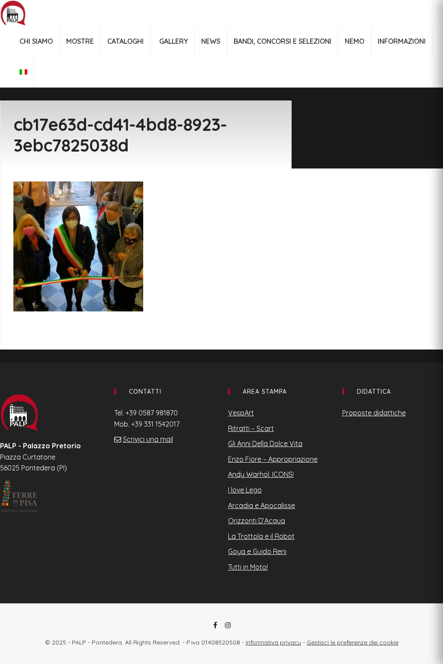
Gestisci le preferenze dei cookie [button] (352, 642)
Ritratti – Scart (251, 428)
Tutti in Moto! (248, 567)
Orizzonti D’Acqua (256, 520)
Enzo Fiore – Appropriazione (273, 459)
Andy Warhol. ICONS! (261, 474)
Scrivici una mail (148, 439)
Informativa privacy (273, 642)
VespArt (241, 412)
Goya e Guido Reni (257, 551)
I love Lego (245, 490)
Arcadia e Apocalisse (261, 505)
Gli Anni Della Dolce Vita (265, 443)
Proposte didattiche (374, 412)
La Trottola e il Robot (261, 536)
